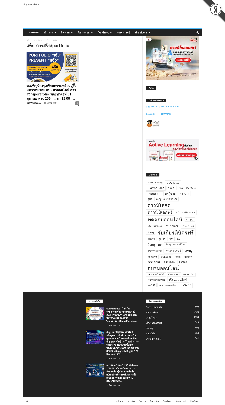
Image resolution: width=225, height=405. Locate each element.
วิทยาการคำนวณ (155, 251)
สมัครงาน (152, 257)
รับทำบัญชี (166, 114)
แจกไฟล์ (151, 285)
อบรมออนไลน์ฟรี (156, 274)
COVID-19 (172, 182)
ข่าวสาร (48, 32)
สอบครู (188, 257)
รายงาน (151, 239)
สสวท (178, 257)
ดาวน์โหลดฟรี (160, 212)
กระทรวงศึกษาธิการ (187, 188)
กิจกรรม (65, 32)
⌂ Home (34, 32)
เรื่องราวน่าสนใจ (154, 323)
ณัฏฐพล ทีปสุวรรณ (166, 199)
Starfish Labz (156, 188)
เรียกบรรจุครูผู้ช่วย (156, 280)
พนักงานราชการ (155, 226)
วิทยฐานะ (155, 244)
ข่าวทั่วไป (150, 333)
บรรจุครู (189, 219)
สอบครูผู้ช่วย (154, 262)
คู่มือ (150, 199)
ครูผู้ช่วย (170, 193)
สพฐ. (189, 251)
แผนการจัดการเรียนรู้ (168, 285)
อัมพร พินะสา (173, 274)
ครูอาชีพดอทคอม (34, 103)
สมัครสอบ (166, 256)
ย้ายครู (151, 232)
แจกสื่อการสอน (153, 339)
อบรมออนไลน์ (163, 268)
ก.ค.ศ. (171, 188)
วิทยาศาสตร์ (173, 251)
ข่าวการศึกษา (152, 312)
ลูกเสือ (162, 239)
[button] (197, 32)
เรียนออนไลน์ (178, 279)
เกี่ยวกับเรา (141, 32)
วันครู (179, 239)
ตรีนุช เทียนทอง (185, 212)
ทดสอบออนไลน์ (165, 219)
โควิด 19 (186, 285)
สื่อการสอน (84, 32)
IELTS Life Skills (170, 106)
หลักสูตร (183, 262)
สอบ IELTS (152, 106)
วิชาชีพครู (103, 32)
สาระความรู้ (123, 32)
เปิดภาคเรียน (188, 275)
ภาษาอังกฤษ (172, 226)
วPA (171, 239)
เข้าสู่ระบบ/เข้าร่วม (31, 4)
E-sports (151, 114)
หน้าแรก (30, 40)
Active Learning (155, 183)
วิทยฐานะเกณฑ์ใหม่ (175, 244)
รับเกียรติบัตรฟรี (176, 233)
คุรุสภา (184, 193)
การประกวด (154, 193)
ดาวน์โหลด (159, 205)
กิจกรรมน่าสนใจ (154, 307)
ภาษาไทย (188, 226)
